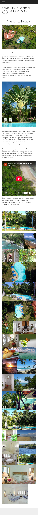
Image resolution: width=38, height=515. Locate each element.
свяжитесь (22, 202)
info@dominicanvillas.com (10, 204)
